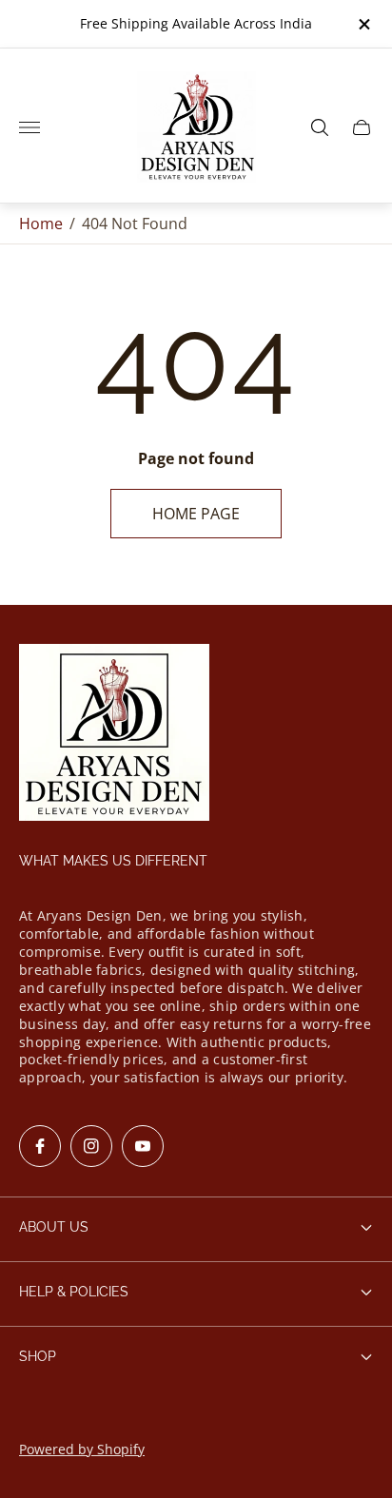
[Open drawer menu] (29, 127)
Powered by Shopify (82, 1449)
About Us (53, 1227)
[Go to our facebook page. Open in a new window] (40, 1146)
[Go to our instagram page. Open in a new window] (91, 1146)
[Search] (320, 127)
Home (41, 223)
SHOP (37, 1356)
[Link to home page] (114, 734)
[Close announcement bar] (363, 24)
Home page (196, 513)
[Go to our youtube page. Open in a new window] (143, 1146)
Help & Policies (73, 1291)
